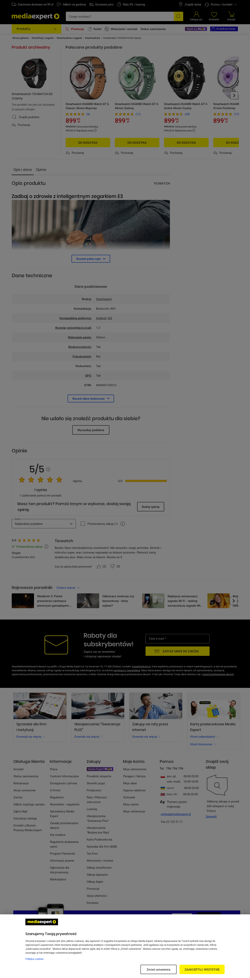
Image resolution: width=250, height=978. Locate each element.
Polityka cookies (34, 959)
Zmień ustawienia (158, 969)
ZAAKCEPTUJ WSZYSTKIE (202, 969)
